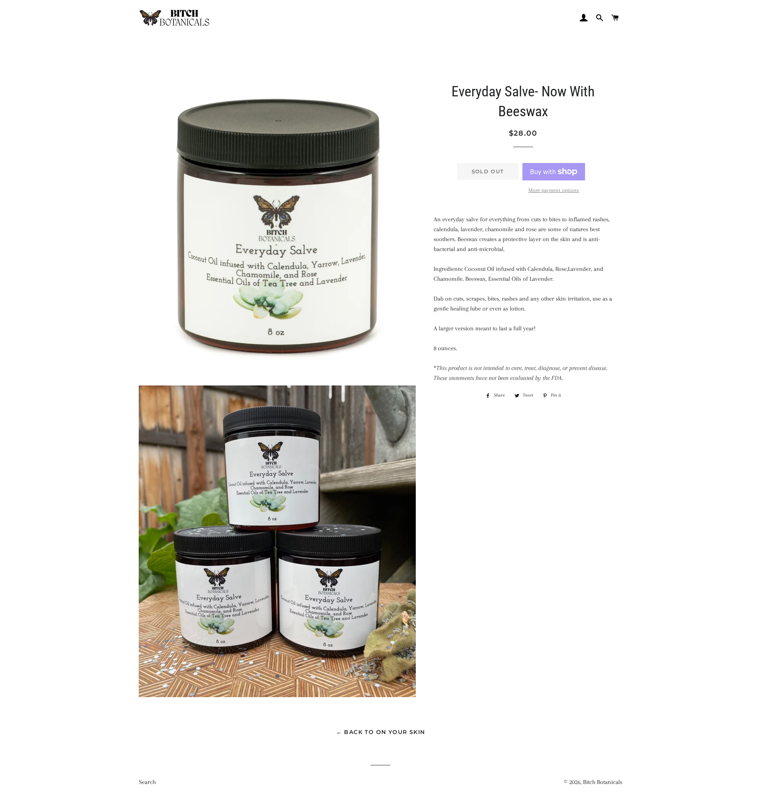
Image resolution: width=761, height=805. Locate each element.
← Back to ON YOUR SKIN (380, 732)
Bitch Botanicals (602, 782)
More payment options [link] (553, 190)
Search (147, 782)
